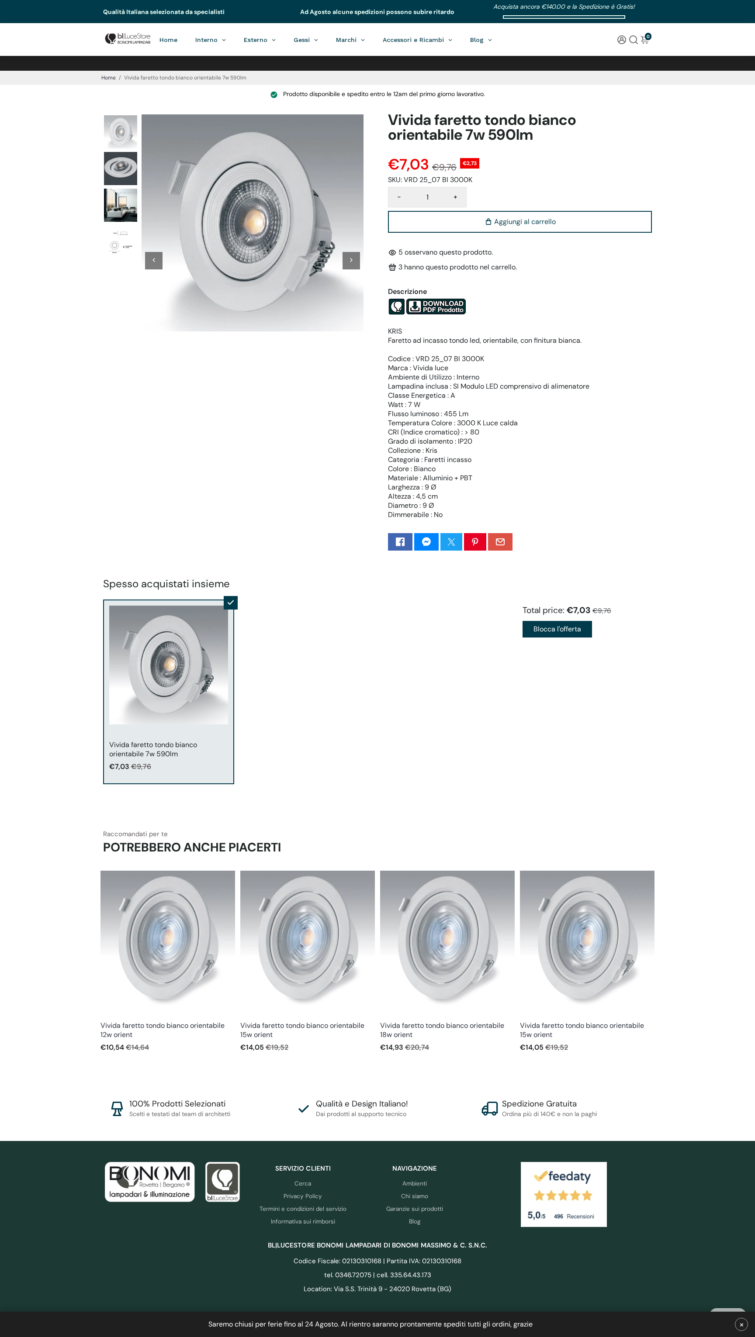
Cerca (302, 1183)
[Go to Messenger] (426, 542)
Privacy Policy (303, 1196)
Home (108, 77)
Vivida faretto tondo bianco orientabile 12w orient (162, 1030)
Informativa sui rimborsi (303, 1221)
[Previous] (154, 260)
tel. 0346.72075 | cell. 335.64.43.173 (377, 1275)
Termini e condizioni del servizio (303, 1209)
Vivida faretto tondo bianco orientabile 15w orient (302, 1030)
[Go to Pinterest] (475, 542)
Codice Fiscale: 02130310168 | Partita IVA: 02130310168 (377, 1261)
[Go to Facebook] (400, 542)
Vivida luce (114, 1013)
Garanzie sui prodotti (414, 1209)
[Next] (351, 260)
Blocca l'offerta (557, 629)
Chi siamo (414, 1196)
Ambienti (414, 1183)
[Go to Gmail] (500, 542)
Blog (415, 1221)
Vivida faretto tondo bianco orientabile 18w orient (442, 1030)
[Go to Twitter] (451, 542)
